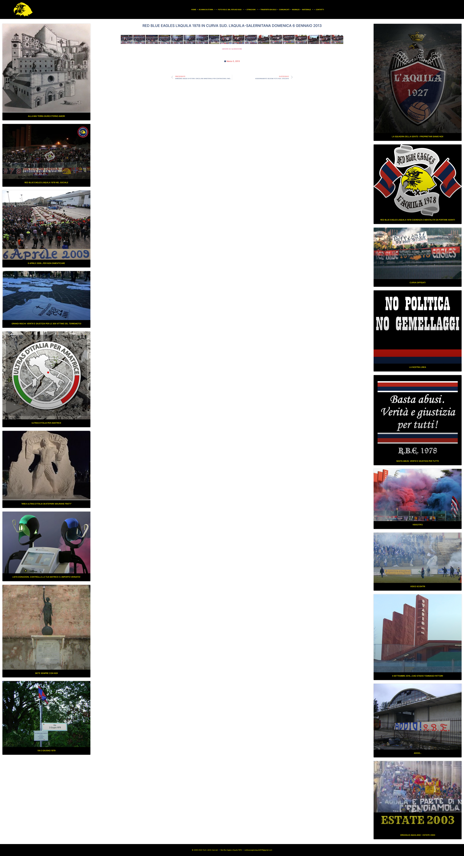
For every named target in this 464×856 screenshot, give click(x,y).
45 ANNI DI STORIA (206, 9)
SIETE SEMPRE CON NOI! (46, 673)
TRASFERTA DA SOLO (268, 9)
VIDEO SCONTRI (417, 586)
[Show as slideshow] (232, 49)
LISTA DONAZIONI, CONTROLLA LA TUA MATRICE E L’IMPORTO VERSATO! (46, 577)
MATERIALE (306, 9)
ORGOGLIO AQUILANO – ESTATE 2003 (417, 835)
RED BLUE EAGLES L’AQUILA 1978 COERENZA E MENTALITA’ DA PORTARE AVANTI (417, 220)
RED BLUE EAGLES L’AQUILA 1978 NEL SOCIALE (46, 182)
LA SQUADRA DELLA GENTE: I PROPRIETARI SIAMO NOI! (417, 136)
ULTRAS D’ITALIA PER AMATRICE (46, 423)
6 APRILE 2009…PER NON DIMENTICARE (46, 263)
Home (193, 9)
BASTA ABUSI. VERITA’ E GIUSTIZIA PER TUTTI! (417, 461)
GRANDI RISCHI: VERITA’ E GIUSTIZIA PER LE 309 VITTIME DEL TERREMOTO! (46, 323)
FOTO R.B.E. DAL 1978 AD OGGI (230, 9)
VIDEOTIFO (418, 524)
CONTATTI (320, 9)
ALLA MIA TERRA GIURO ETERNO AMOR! (46, 116)
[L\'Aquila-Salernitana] (127, 39)
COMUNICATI (284, 9)
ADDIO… (417, 753)
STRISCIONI (251, 9)
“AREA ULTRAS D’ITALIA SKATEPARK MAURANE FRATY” (46, 504)
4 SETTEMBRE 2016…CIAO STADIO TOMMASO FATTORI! (417, 676)
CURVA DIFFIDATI (418, 282)
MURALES (296, 9)
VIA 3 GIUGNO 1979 (46, 750)
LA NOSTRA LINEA (417, 367)
